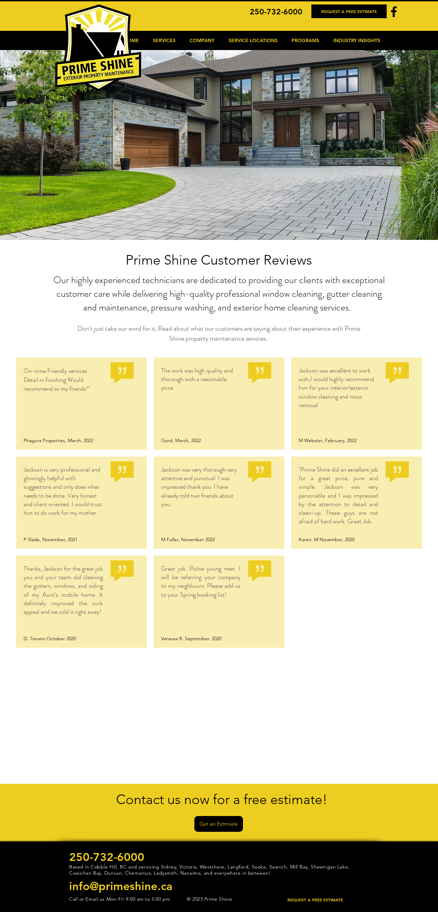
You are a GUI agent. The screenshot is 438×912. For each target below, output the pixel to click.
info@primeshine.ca (120, 886)
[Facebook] (394, 11)
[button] (164, 40)
